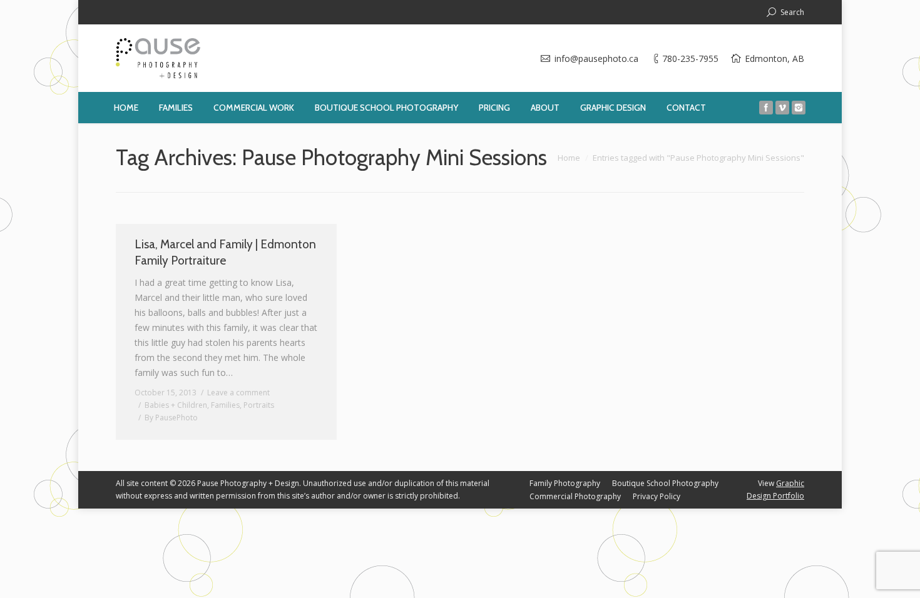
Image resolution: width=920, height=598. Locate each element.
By (171, 417)
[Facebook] (766, 107)
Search (792, 12)
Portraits (258, 405)
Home (569, 157)
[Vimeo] (782, 107)
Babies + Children (176, 405)
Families (225, 405)
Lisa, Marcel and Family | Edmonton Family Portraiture (225, 252)
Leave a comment (238, 392)
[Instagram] (798, 107)
